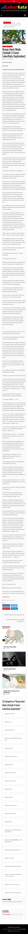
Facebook (6, 605)
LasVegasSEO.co (13, 756)
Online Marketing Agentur (15, 866)
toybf (10, 789)
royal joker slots (13, 805)
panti (14, 600)
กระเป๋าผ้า (11, 858)
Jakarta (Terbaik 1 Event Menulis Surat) (14, 614)
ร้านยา (10, 821)
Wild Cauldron (12, 813)
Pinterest (6, 608)
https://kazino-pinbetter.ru (15, 892)
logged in (10, 901)
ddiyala (11, 797)
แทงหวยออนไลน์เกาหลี (14, 850)
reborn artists (12, 781)
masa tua (10, 600)
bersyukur (6, 600)
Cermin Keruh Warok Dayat (9, 669)
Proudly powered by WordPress (10, 929)
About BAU (12, 713)
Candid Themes (16, 931)
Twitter (15, 605)
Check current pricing (14, 884)
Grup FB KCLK (5, 596)
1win (10, 722)
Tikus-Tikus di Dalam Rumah (9, 647)
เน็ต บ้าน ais (12, 730)
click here (11, 764)
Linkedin (15, 608)
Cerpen (4, 46)
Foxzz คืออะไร (12, 772)
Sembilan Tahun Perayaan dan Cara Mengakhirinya (11, 691)
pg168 (10, 748)
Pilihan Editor (9, 46)
